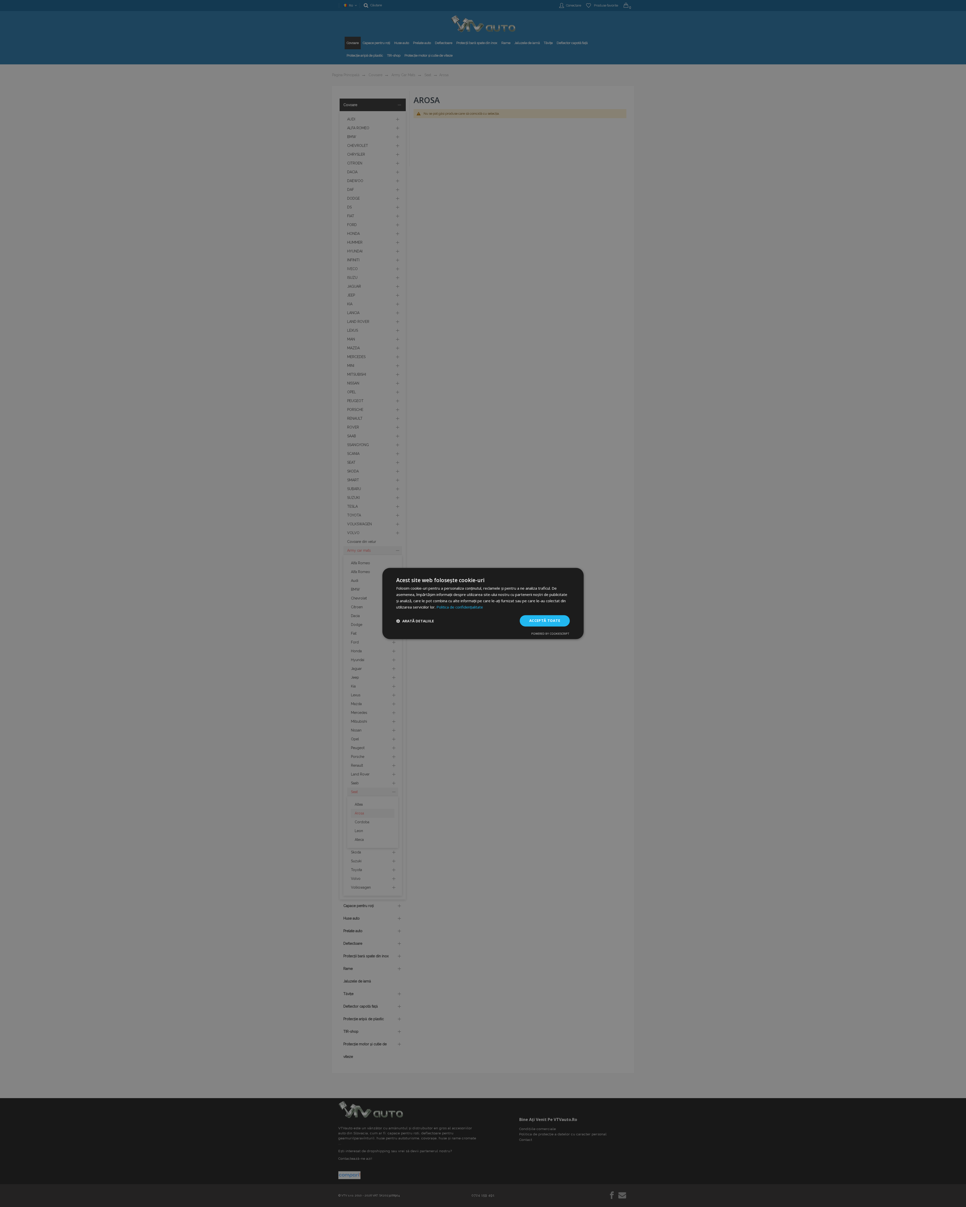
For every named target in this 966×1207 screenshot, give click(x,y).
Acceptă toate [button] (544, 620)
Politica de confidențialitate (459, 607)
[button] (415, 621)
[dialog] (483, 603)
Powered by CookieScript (550, 634)
